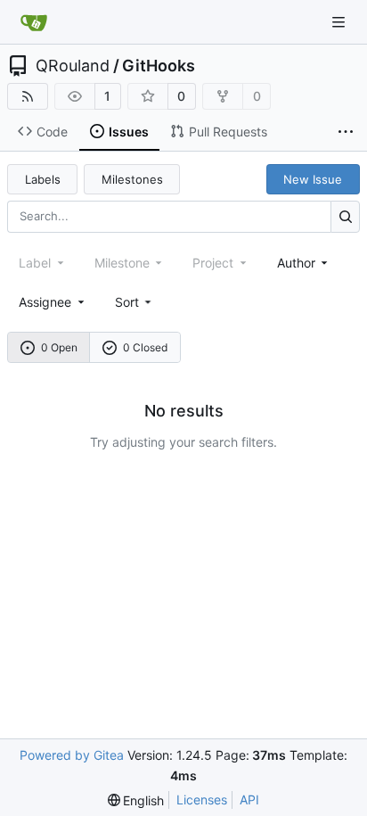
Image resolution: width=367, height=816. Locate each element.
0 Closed (145, 347)
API (249, 799)
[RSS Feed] (27, 96)
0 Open (59, 347)
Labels (43, 179)
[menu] (135, 301)
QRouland (73, 66)
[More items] (345, 132)
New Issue (312, 179)
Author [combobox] (296, 262)
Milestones (132, 179)
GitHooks (158, 66)
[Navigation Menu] (340, 22)
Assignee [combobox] (45, 301)
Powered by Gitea (72, 754)
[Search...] (345, 216)
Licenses (201, 799)
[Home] (34, 22)
